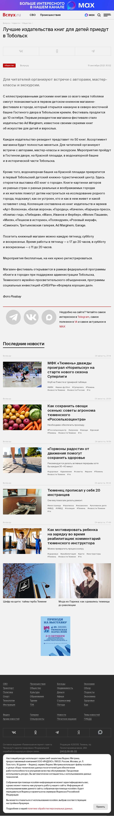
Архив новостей (11, 719)
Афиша (60, 696)
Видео (6, 715)
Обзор (87, 688)
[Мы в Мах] (90, 15)
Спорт (6, 696)
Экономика (89, 696)
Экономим (89, 684)
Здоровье (89, 700)
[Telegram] (57, 732)
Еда (86, 704)
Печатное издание (66, 719)
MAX (62, 326)
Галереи (34, 715)
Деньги (60, 692)
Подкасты (89, 692)
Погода (61, 704)
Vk (76, 321)
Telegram (83, 316)
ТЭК (32, 704)
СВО (33, 14)
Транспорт (8, 688)
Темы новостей (92, 715)
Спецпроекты (37, 719)
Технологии (9, 700)
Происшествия (50, 14)
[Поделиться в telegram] (93, 51)
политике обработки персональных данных (50, 808)
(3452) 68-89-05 (68, 751)
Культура (34, 692)
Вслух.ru (12, 15)
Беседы (61, 684)
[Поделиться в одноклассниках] (57, 51)
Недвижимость (65, 688)
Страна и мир (64, 700)
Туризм (33, 700)
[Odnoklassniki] (35, 732)
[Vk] (13, 732)
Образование (37, 696)
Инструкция (9, 704)
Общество (26, 23)
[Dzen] (78, 732)
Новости (16, 23)
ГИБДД (88, 719)
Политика (8, 692)
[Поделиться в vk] (21, 51)
